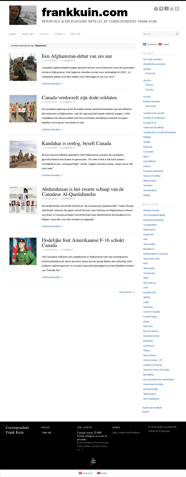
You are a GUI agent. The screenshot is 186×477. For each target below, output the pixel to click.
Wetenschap (149, 181)
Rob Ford (147, 326)
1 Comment (67, 250)
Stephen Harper (151, 210)
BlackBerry (148, 249)
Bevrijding (148, 374)
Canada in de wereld (153, 113)
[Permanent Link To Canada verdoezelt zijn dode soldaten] (23, 108)
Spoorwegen (149, 394)
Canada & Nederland (154, 118)
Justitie (146, 142)
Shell (145, 278)
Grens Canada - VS (152, 360)
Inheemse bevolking (153, 127)
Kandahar (148, 341)
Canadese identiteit (153, 171)
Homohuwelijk (150, 389)
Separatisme (149, 355)
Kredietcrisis (149, 292)
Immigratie (149, 273)
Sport (146, 156)
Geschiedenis (150, 190)
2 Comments (67, 60)
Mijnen (146, 350)
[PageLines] (93, 464)
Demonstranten (151, 336)
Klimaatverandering (153, 220)
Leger (146, 302)
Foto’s (44, 34)
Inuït (145, 287)
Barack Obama (150, 331)
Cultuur (147, 166)
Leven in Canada (151, 312)
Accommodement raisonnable (158, 379)
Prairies (147, 97)
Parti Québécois (151, 399)
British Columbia (151, 101)
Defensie (147, 147)
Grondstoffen (150, 225)
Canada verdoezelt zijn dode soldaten (79, 97)
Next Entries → (127, 292)
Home (12, 34)
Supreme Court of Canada (156, 370)
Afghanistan (149, 229)
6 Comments (67, 148)
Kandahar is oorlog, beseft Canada (76, 143)
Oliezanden (149, 268)
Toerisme (148, 185)
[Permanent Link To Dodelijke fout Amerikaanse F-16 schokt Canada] (23, 251)
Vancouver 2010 (151, 258)
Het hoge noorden (152, 59)
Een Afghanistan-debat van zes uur (77, 55)
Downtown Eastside (153, 384)
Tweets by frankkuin (152, 407)
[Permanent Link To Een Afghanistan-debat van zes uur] (23, 67)
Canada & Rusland (152, 365)
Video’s (59, 34)
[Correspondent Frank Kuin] (96, 24)
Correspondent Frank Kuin (17, 429)
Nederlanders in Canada (155, 254)
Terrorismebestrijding (154, 215)
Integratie (148, 234)
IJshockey (148, 307)
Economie (148, 151)
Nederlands (151, 44)
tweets (145, 411)
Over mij (28, 34)
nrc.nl (75, 34)
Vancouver (150, 106)
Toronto (149, 89)
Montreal (150, 73)
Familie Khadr (150, 316)
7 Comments (67, 199)
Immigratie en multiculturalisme (159, 132)
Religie (146, 195)
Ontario (147, 80)
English (165, 44)
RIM (145, 263)
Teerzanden (149, 244)
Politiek (147, 137)
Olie (145, 239)
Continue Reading (52, 83)
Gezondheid (149, 161)
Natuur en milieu (151, 176)
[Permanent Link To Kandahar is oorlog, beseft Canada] (23, 154)
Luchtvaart (148, 346)
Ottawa (149, 85)
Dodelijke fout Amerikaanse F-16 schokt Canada (83, 242)
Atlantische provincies (154, 64)
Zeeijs (146, 321)
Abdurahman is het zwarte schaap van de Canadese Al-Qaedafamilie (83, 191)
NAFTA (146, 297)
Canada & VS (149, 123)
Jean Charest (149, 283)
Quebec (147, 69)
